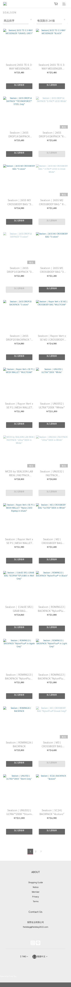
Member (35, 891)
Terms (35, 901)
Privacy (35, 896)
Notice (35, 887)
